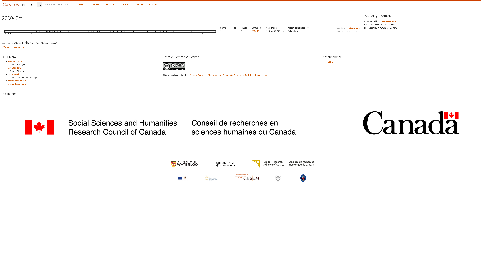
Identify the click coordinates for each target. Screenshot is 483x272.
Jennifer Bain (14, 68)
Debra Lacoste (15, 61)
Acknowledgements (17, 84)
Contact (154, 4)
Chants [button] (95, 4)
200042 (255, 31)
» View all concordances (13, 47)
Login (330, 62)
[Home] (18, 3)
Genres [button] (126, 4)
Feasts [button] (140, 4)
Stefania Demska (354, 28)
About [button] (82, 4)
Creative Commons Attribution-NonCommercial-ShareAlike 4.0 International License (229, 75)
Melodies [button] (111, 4)
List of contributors (17, 81)
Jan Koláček (13, 74)
